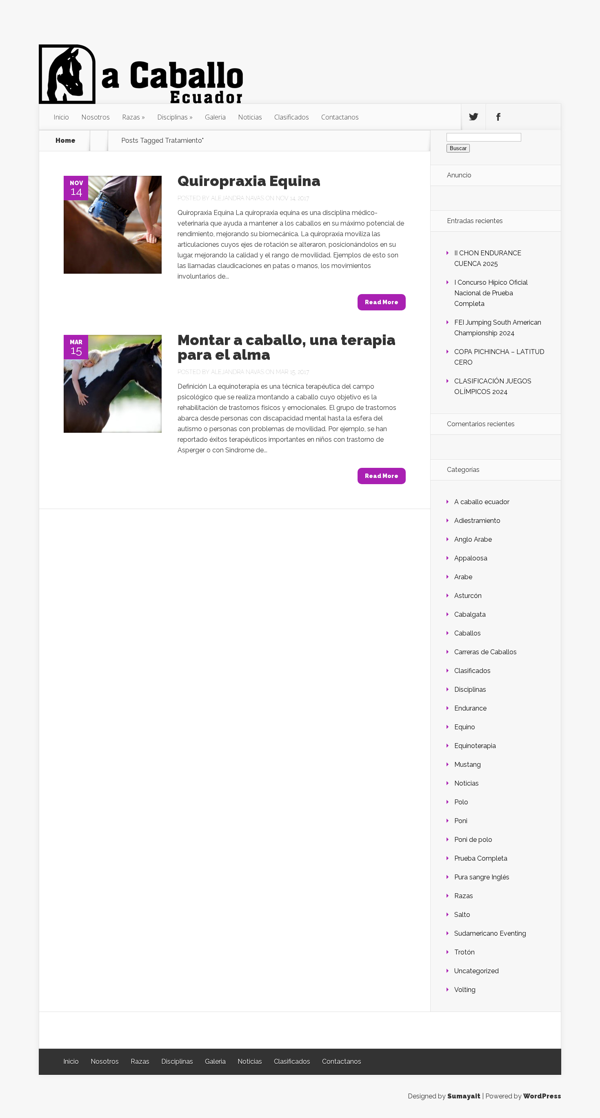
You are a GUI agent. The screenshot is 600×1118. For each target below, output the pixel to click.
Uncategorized (476, 971)
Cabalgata (470, 614)
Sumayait (463, 1096)
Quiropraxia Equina (249, 180)
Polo (461, 802)
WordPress (542, 1096)
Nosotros (95, 117)
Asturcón (468, 596)
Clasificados (291, 117)
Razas (131, 117)
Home (66, 140)
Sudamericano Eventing (490, 933)
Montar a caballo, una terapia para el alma (287, 347)
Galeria (215, 117)
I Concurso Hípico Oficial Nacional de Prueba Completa (491, 293)
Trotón (464, 952)
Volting (465, 990)
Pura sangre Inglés (481, 877)
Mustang (467, 764)
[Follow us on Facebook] (498, 117)
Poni (460, 821)
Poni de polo (473, 839)
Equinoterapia (475, 746)
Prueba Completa (480, 858)
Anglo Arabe (473, 539)
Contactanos (340, 117)
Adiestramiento (477, 521)
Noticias (250, 117)
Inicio (61, 117)
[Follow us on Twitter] (473, 117)
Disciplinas (172, 117)
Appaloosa (470, 558)
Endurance (470, 708)
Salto (462, 915)
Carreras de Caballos (485, 652)
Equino (464, 727)
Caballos (467, 633)
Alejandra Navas (237, 198)
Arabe (463, 577)
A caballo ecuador (481, 502)
